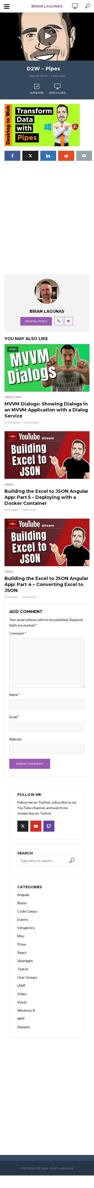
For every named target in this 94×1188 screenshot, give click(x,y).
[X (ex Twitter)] (22, 826)
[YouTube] (35, 826)
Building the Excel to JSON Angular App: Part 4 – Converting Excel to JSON (46, 584)
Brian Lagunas (47, 6)
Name (14, 695)
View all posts (36, 321)
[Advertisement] (47, 222)
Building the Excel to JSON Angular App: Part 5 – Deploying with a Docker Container (46, 497)
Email (14, 717)
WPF (18, 397)
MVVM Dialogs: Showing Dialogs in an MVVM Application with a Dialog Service (46, 410)
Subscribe (37, 92)
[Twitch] (48, 826)
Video (9, 397)
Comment (17, 633)
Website (15, 739)
